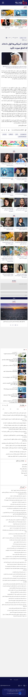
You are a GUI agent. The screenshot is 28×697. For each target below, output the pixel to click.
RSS (11, 679)
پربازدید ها (22, 405)
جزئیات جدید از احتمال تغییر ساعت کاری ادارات (18, 504)
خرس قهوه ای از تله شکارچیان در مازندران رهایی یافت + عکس (10, 384)
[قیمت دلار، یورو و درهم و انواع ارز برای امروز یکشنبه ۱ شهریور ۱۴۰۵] (22, 360)
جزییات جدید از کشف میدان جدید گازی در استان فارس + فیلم (16, 498)
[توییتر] (2, 130)
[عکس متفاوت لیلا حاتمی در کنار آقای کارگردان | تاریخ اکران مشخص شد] (7, 202)
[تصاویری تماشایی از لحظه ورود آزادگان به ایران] (14, 311)
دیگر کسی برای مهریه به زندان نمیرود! (19, 536)
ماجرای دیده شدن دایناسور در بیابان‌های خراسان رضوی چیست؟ (10, 401)
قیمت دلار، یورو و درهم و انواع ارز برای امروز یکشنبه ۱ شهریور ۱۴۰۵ (9, 360)
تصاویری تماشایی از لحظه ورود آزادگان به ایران (14, 321)
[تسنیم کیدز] (14, 144)
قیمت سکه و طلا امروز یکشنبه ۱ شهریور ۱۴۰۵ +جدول (7, 17)
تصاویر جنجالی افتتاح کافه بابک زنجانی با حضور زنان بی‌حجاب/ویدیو (15, 574)
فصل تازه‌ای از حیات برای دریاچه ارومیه (19, 524)
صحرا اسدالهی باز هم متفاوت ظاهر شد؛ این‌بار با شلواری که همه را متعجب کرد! (21, 276)
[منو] (3, 2)
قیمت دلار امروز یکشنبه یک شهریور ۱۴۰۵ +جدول (20, 27)
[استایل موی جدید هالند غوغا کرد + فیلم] (20, 157)
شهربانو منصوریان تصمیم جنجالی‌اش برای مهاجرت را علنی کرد (14, 423)
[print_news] (9, 130)
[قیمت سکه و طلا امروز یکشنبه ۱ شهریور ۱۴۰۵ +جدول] (7, 13)
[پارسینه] (20, 2)
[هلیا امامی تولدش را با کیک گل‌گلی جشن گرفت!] (7, 222)
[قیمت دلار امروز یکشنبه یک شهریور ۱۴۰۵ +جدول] (20, 22)
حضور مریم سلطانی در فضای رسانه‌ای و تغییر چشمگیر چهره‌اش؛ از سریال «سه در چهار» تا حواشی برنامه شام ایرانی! (7, 259)
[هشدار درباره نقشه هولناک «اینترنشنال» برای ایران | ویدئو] (22, 395)
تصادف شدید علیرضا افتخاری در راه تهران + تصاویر (7, 27)
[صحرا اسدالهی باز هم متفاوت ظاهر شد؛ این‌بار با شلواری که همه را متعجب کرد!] (20, 268)
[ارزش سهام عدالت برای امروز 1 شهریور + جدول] (22, 354)
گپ (26, 685)
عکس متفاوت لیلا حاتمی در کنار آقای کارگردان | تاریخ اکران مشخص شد (7, 210)
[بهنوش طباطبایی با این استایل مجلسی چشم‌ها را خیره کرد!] (7, 268)
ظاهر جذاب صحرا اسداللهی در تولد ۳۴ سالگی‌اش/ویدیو (17, 594)
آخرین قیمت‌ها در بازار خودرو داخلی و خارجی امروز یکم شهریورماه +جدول (14, 596)
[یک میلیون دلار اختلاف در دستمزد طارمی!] (22, 366)
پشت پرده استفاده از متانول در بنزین (20, 542)
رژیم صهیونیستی (23, 134)
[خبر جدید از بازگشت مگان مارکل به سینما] (7, 188)
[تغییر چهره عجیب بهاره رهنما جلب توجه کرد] (20, 188)
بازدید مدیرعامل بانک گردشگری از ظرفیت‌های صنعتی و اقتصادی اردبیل (14, 584)
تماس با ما (16, 679)
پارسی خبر (4, 134)
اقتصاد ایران (24, 464)
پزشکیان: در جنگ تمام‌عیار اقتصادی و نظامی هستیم (17, 608)
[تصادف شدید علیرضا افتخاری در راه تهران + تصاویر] (7, 22)
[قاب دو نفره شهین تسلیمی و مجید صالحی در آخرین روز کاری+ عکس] (20, 202)
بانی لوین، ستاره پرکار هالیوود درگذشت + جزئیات (18, 496)
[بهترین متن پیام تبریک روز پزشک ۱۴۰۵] (20, 13)
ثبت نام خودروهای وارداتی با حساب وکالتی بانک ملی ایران (16, 548)
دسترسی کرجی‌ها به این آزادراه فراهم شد (19, 572)
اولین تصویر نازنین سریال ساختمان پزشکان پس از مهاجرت (15, 413)
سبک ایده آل (24, 466)
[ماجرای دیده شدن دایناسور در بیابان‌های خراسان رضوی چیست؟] (22, 401)
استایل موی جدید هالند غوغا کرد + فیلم (21, 164)
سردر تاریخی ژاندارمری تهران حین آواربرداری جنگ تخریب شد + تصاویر (14, 526)
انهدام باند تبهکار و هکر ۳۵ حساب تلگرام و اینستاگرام (17, 522)
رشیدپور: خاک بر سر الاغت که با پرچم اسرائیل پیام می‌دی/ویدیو (14, 443)
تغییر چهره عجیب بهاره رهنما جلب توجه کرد (21, 194)
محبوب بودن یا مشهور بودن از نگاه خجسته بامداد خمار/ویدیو (16, 550)
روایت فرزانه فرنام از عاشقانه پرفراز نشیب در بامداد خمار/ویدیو (16, 556)
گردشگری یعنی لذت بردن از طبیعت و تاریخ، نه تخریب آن (16, 610)
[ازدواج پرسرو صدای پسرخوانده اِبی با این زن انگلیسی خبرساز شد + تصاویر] (20, 172)
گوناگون (25, 7)
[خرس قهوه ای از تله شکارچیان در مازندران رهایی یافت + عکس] (22, 383)
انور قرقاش (11, 134)
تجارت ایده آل (24, 471)
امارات (17, 134)
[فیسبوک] (6, 130)
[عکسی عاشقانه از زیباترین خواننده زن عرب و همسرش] (7, 157)
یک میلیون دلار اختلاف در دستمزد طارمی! (10, 365)
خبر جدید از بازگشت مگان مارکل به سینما (7, 194)
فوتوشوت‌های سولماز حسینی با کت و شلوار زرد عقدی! (21, 228)
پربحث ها (4, 405)
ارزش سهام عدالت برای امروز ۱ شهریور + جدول (10, 354)
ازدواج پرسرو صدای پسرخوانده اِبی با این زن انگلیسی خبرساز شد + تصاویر (21, 179)
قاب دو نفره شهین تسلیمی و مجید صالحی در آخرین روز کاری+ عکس (21, 210)
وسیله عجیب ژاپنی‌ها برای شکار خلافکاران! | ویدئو (18, 588)
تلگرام (21, 685)
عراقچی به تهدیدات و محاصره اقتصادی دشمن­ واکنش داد (16, 508)
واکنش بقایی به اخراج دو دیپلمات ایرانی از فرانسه (18, 540)
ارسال (14, 298)
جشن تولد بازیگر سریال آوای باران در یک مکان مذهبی (21, 243)
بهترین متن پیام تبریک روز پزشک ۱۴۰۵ (20, 17)
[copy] (25, 130)
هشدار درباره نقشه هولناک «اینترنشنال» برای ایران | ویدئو (10, 395)
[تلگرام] (4, 130)
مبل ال (25, 475)
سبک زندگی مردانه (23, 469)
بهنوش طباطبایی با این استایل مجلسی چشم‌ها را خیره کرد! (8, 275)
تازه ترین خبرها (24, 473)
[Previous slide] (2, 311)
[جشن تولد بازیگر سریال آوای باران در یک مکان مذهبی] (20, 236)
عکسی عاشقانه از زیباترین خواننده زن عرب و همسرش (7, 164)
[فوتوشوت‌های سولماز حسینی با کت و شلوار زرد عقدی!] (20, 222)
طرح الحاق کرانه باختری (22, 136)
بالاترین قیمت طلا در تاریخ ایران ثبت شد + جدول (10, 378)
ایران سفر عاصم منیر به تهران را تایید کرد (19, 576)
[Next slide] (26, 311)
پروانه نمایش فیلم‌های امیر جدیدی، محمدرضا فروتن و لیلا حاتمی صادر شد (14, 506)
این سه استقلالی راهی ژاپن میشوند (20, 552)
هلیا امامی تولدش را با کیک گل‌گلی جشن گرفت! (8, 228)
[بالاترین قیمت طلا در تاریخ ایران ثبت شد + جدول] (22, 378)
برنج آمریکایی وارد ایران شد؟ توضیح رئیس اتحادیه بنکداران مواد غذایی (14, 578)
